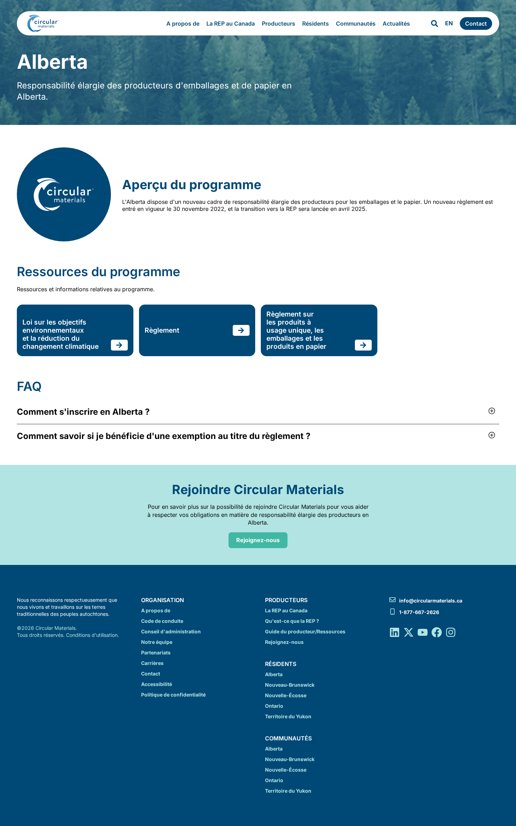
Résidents (315, 23)
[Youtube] (422, 632)
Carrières (152, 663)
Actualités (396, 23)
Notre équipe (156, 642)
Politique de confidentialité (173, 695)
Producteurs (278, 23)
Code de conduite (162, 621)
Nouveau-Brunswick (290, 685)
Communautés (356, 23)
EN (449, 23)
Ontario (274, 706)
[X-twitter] (408, 632)
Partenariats (156, 652)
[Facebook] (436, 632)
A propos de (182, 23)
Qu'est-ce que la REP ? (292, 621)
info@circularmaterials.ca (430, 601)
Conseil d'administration (171, 631)
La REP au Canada (230, 23)
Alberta (274, 674)
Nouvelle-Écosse (285, 695)
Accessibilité (156, 684)
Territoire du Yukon (288, 716)
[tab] (258, 412)
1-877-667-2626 (419, 612)
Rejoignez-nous (284, 642)
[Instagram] (450, 632)
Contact (150, 674)
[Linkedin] (394, 632)
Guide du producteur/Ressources (305, 631)
